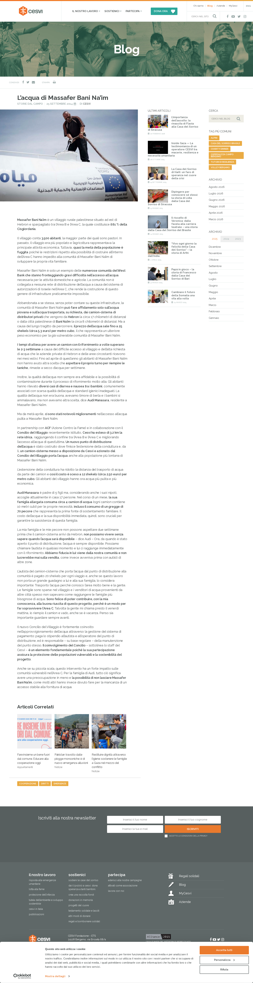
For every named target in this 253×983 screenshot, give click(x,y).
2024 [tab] (226, 238)
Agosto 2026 (217, 187)
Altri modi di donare (79, 916)
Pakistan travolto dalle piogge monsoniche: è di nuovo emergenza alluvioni (71, 760)
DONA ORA (161, 11)
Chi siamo (198, 5)
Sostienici (111, 11)
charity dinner (219, 149)
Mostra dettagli (55, 976)
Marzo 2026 (216, 219)
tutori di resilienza (222, 162)
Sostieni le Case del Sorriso (83, 880)
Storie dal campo (30, 103)
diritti (45, 783)
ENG (248, 6)
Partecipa (133, 11)
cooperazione (27, 783)
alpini (214, 138)
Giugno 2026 (217, 199)
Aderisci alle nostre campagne (125, 880)
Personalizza (222, 959)
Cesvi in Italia (36, 909)
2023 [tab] (238, 238)
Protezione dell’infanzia (42, 894)
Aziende (221, 5)
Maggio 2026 (217, 206)
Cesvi (87, 103)
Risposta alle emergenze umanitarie (42, 882)
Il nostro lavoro (85, 11)
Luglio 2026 (216, 193)
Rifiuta (224, 969)
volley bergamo (220, 167)
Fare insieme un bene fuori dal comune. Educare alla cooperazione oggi (33, 760)
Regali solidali (189, 876)
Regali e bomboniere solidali (84, 921)
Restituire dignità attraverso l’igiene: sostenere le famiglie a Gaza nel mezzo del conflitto (109, 763)
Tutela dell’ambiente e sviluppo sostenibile (46, 902)
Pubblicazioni (36, 914)
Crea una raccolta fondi (81, 894)
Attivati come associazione (122, 885)
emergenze (60, 783)
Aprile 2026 (216, 212)
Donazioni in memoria (80, 900)
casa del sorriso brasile (225, 143)
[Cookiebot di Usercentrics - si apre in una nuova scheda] (22, 976)
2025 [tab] (214, 238)
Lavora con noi (116, 891)
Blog (210, 5)
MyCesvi (233, 5)
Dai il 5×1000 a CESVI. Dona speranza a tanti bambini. (83, 887)
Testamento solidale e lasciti (83, 910)
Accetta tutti (224, 950)
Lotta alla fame (36, 889)
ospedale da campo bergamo (222, 155)
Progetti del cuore (78, 905)
